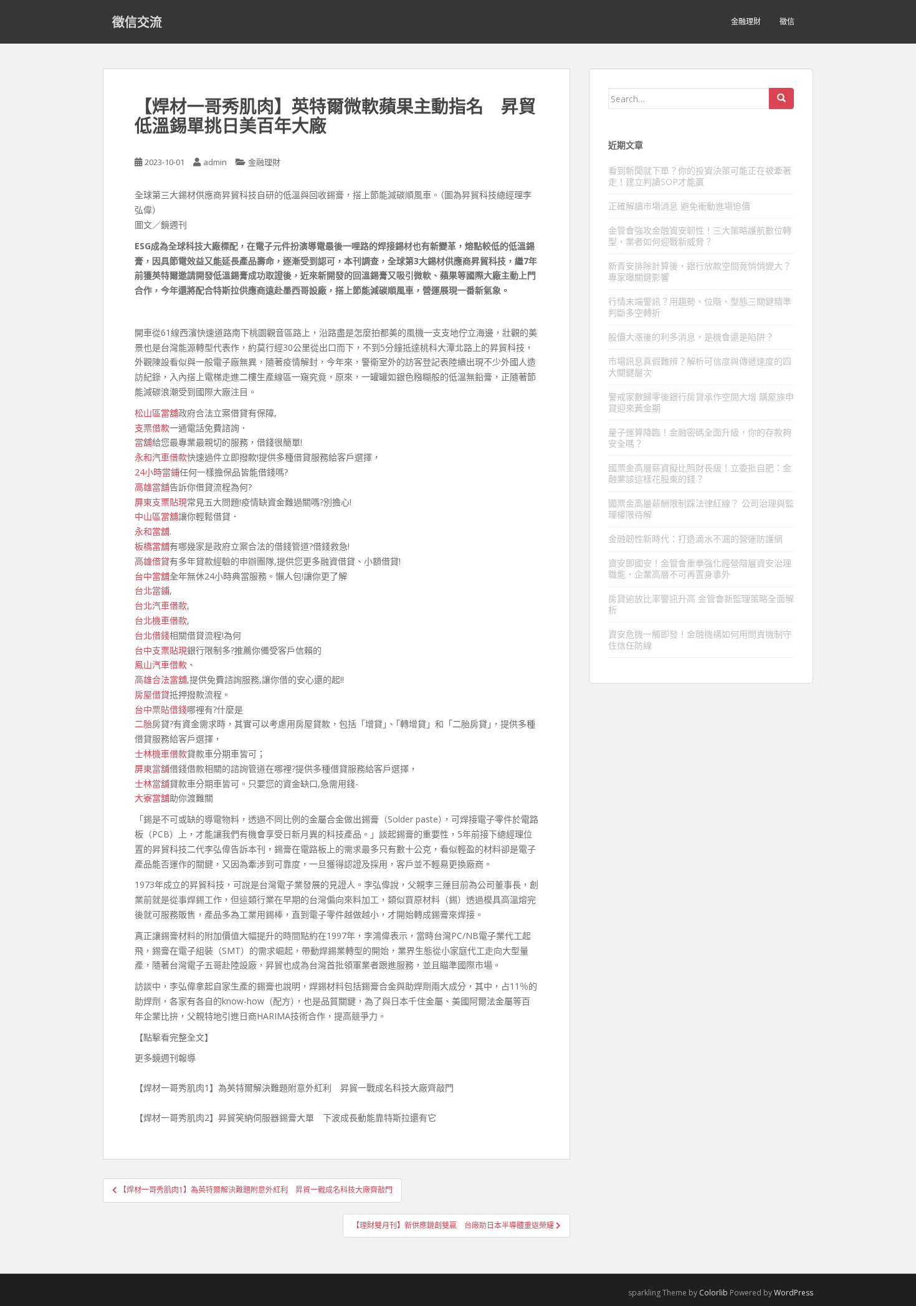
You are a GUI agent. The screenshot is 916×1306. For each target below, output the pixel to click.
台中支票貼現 (161, 650)
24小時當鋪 (157, 472)
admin (215, 162)
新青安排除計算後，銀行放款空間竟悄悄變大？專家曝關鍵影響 (699, 271)
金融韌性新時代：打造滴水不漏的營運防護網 (695, 539)
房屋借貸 (152, 694)
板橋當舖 (152, 546)
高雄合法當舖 (161, 679)
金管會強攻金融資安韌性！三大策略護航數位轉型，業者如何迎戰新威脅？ (699, 235)
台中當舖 (152, 576)
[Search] (781, 98)
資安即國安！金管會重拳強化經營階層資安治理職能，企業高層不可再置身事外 (699, 568)
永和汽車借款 (161, 457)
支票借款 (152, 428)
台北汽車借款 (161, 605)
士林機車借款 (161, 754)
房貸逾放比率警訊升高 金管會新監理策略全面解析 (701, 604)
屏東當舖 (152, 769)
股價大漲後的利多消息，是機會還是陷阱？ (691, 337)
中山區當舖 (156, 516)
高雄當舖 (152, 487)
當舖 (143, 442)
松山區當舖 (156, 413)
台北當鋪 (152, 590)
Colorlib (713, 1292)
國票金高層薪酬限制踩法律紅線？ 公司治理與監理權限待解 (701, 508)
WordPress (793, 1292)
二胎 (143, 724)
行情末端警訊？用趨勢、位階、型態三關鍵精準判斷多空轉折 (699, 306)
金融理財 (746, 21)
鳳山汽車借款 (161, 664)
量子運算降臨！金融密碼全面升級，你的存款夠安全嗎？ (699, 437)
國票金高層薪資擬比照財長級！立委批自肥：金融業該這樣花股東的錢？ (699, 473)
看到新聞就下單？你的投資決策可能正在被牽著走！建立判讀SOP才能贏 (699, 176)
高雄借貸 (152, 561)
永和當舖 (152, 531)
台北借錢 (152, 635)
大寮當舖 (152, 798)
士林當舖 (152, 783)
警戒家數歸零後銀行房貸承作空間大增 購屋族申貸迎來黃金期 (701, 402)
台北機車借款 (161, 620)
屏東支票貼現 (161, 502)
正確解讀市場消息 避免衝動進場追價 (679, 206)
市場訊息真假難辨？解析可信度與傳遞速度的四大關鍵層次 (699, 366)
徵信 (787, 21)
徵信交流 (137, 22)
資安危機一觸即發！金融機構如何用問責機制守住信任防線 (699, 639)
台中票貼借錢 (161, 709)
